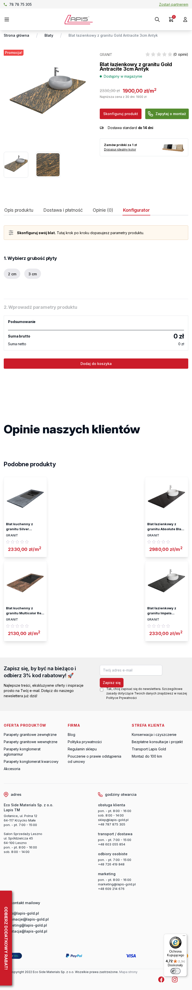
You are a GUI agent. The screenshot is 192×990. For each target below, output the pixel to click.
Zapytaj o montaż (171, 114)
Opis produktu (18, 210)
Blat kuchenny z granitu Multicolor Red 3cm (25, 611)
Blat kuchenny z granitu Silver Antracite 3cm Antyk (23, 526)
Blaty (48, 35)
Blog (71, 734)
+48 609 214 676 (111, 889)
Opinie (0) (103, 210)
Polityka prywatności (85, 742)
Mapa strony (128, 972)
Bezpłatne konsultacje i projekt (157, 742)
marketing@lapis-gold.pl (117, 884)
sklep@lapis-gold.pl (26, 4)
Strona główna (16, 35)
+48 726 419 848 (111, 864)
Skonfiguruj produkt (120, 114)
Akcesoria (12, 769)
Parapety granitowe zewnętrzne (30, 734)
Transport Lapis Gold (149, 749)
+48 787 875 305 (111, 824)
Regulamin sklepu (82, 749)
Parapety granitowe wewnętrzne (31, 742)
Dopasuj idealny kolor (120, 149)
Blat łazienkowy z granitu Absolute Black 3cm (166, 526)
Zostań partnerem (173, 4)
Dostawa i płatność (63, 210)
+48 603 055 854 (111, 844)
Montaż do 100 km (147, 756)
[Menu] (184, 937)
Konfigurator (136, 210)
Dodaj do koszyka (96, 363)
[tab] (19, 211)
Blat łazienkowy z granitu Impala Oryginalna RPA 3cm (164, 611)
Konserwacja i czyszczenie (154, 734)
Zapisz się (111, 682)
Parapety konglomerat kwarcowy (31, 761)
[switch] (175, 971)
